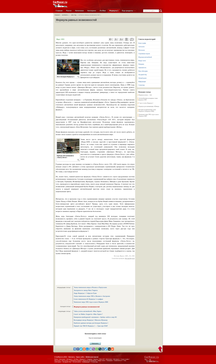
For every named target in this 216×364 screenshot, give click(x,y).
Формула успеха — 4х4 (145, 95)
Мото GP (102, 359)
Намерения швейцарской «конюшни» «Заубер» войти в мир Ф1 (95, 317)
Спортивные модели (144, 53)
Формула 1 (113, 11)
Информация (142, 81)
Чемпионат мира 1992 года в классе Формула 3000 (91, 302)
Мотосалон (141, 50)
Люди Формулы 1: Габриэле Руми (85, 293)
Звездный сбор (142, 74)
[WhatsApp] (96, 349)
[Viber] (93, 349)
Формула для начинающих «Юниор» (149, 106)
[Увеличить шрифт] (121, 39)
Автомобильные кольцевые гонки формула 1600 (148, 99)
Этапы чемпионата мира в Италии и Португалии (90, 287)
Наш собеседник (143, 71)
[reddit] (112, 349)
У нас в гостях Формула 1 (146, 103)
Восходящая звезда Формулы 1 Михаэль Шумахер (90, 320)
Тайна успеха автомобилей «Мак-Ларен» (88, 311)
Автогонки (79, 11)
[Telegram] (90, 349)
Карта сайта (80, 357)
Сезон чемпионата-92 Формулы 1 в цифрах (88, 299)
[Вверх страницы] (160, 349)
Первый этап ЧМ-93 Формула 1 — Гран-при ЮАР (91, 326)
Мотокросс (116, 359)
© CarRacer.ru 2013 (60, 357)
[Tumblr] (103, 349)
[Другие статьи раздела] (126, 39)
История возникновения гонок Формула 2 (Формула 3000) (147, 110)
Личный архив (142, 78)
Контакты (72, 357)
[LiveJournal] (100, 349)
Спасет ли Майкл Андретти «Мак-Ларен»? (88, 314)
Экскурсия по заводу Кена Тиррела (86, 290)
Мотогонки (109, 359)
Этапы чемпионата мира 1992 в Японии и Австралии (92, 296)
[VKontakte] (74, 349)
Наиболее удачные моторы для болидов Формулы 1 (91, 323)
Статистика (141, 85)
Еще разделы (128, 11)
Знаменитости (142, 67)
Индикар (89, 359)
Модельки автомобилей (145, 57)
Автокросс (91, 11)
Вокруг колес (142, 60)
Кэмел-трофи (142, 43)
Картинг (96, 359)
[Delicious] (106, 349)
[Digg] (109, 349)
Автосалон (141, 46)
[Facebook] (77, 349)
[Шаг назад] (110, 39)
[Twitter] (81, 349)
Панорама (141, 64)
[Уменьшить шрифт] (116, 39)
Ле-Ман (103, 11)
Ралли (68, 11)
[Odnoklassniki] (84, 349)
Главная (59, 11)
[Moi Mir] (87, 349)
